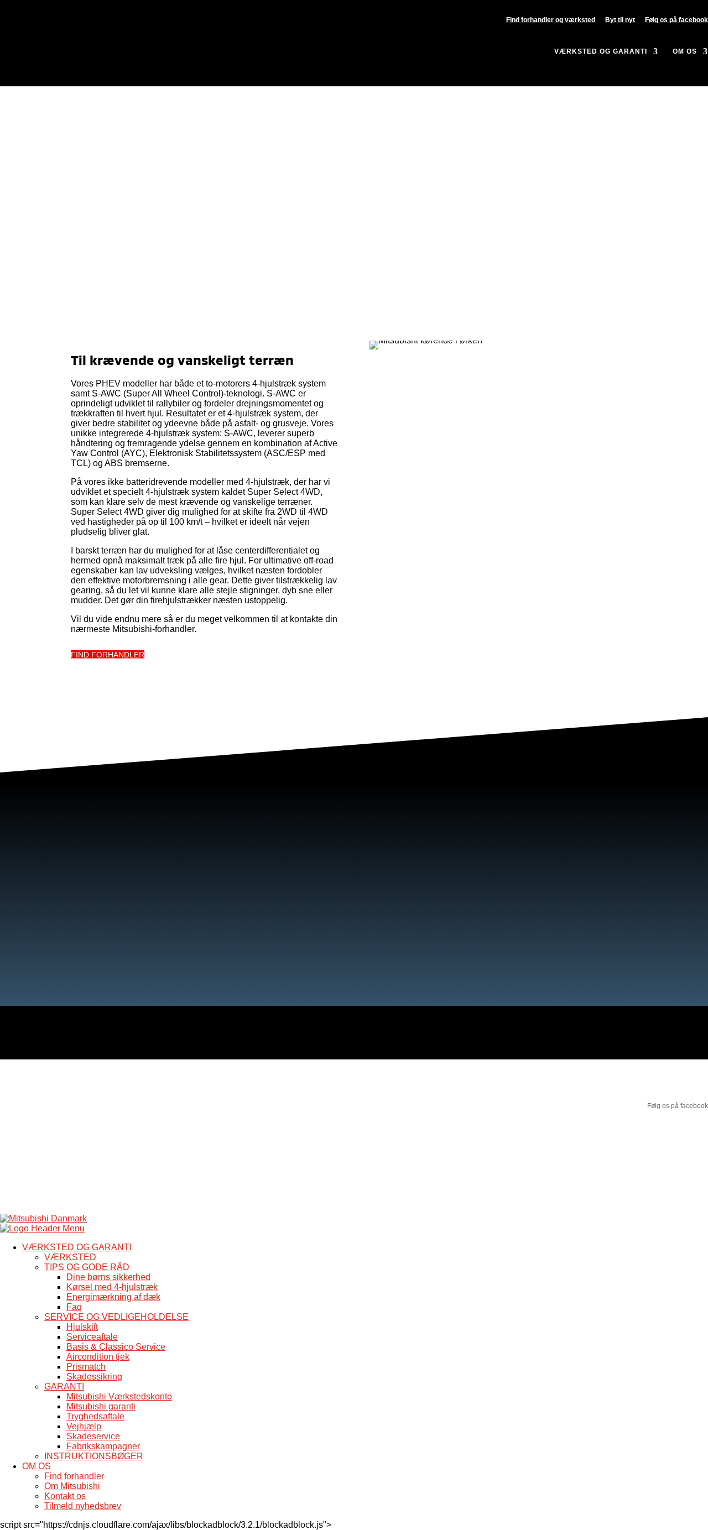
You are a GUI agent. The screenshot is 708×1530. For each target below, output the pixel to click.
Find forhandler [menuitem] (74, 1476)
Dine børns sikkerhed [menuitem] (108, 1277)
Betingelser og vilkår (30, 1192)
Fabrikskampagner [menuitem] (103, 1446)
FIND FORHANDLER (107, 654)
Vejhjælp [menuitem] (83, 1426)
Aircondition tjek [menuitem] (97, 1356)
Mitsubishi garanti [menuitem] (101, 1406)
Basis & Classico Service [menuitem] (115, 1346)
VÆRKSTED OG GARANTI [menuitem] (77, 1247)
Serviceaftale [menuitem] (92, 1336)
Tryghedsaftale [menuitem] (95, 1416)
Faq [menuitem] (74, 1307)
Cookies (133, 1192)
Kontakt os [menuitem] (65, 1496)
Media (382, 1097)
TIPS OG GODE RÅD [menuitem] (86, 1267)
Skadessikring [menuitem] (94, 1376)
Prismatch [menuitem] (86, 1366)
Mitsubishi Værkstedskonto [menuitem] (119, 1396)
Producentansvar (399, 1112)
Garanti (198, 1081)
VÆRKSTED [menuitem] (70, 1257)
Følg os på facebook (676, 20)
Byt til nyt (620, 20)
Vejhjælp (200, 1097)
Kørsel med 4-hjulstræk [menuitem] (112, 1287)
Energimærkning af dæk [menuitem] (113, 1297)
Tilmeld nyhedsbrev (403, 1105)
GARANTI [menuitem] (64, 1386)
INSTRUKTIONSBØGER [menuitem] (93, 1456)
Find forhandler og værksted (550, 20)
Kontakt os (389, 1089)
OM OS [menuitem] (36, 1466)
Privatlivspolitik (90, 1192)
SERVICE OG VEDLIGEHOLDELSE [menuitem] (116, 1317)
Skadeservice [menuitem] (93, 1436)
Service (198, 1089)
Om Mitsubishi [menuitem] (72, 1486)
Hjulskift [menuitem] (82, 1326)
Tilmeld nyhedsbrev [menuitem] (82, 1506)
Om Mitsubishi (394, 1081)
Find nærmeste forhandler (39, 1081)
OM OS (685, 51)
